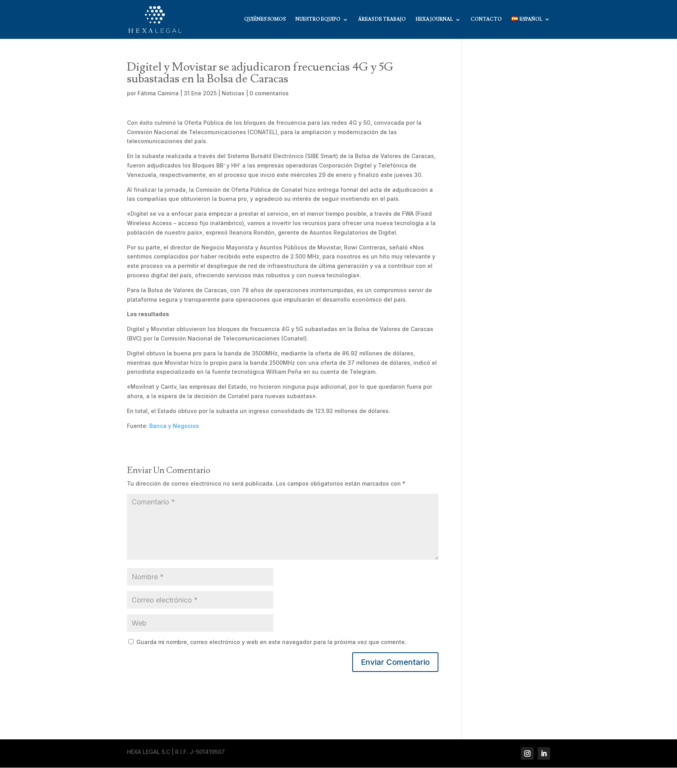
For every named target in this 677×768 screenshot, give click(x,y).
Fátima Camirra (158, 93)
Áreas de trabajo (382, 19)
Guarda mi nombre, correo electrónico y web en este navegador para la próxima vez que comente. (271, 642)
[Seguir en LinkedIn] (544, 753)
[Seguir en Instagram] (527, 753)
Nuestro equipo (317, 19)
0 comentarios (269, 93)
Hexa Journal (434, 19)
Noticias (233, 93)
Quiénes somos (265, 19)
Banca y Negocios (174, 425)
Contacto (486, 19)
